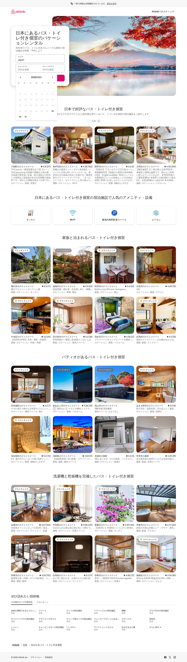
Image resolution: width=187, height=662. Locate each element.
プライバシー (36, 657)
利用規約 (49, 657)
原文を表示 (112, 3)
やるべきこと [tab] (42, 602)
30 (20, 116)
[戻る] (88, 121)
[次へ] (98, 121)
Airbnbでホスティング (163, 11)
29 (52, 111)
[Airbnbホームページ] (18, 11)
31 (26, 116)
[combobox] (40, 59)
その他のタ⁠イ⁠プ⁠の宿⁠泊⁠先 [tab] (21, 602)
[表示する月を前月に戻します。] (20, 77)
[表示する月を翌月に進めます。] (52, 77)
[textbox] (28, 69)
